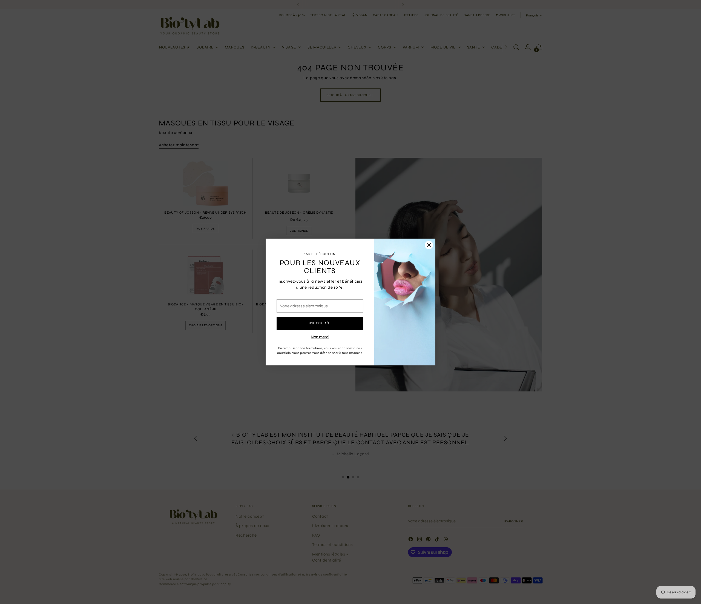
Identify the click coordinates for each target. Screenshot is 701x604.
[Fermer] (429, 245)
